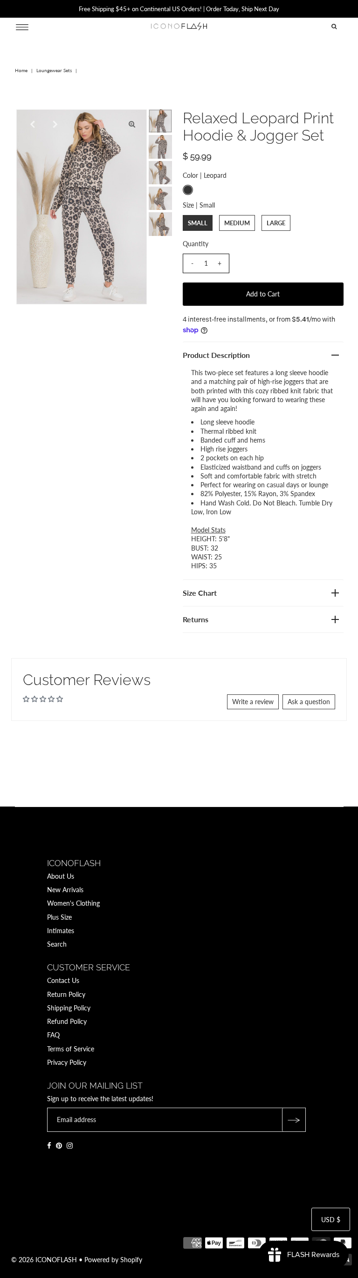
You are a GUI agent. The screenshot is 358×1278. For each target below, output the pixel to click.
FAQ (53, 1035)
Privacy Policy (66, 1062)
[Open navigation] (22, 26)
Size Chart (200, 592)
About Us (60, 876)
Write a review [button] (253, 702)
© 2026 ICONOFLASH (44, 1260)
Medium (237, 223)
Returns (195, 619)
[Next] (54, 124)
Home (21, 70)
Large (276, 223)
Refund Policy (67, 1021)
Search (57, 944)
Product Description (216, 354)
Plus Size (59, 917)
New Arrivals (65, 890)
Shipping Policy (68, 1008)
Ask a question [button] (309, 702)
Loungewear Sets (54, 70)
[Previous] (31, 124)
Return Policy (66, 994)
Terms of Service (70, 1049)
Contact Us (63, 980)
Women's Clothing (73, 903)
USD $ (330, 1220)
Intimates (60, 931)
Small (197, 223)
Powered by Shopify (113, 1260)
